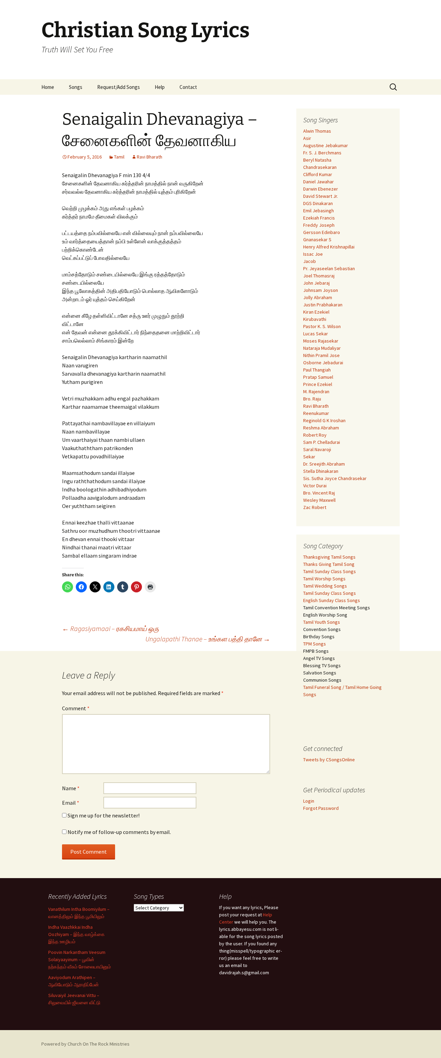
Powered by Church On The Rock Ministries (85, 1044)
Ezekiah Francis (319, 218)
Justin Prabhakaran (322, 305)
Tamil (119, 157)
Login (308, 801)
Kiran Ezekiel (316, 312)
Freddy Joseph (319, 225)
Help (160, 87)
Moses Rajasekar (320, 341)
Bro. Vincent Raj (319, 493)
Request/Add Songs (118, 87)
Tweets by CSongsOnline (329, 759)
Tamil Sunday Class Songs (329, 571)
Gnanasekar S (317, 239)
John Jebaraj (316, 283)
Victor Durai (315, 485)
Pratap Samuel (318, 377)
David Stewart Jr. (320, 196)
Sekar (309, 457)
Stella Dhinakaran (320, 471)
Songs (75, 87)
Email (70, 802)
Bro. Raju (312, 399)
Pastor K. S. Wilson (322, 326)
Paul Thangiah (317, 370)
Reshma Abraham (321, 428)
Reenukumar (316, 413)
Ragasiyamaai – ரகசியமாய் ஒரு (110, 628)
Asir (307, 138)
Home (47, 87)
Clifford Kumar (317, 174)
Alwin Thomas (317, 131)
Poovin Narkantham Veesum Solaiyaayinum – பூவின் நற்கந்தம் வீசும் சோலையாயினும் (79, 959)
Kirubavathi (314, 319)
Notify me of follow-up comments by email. (119, 831)
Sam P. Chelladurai (321, 442)
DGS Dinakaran (318, 203)
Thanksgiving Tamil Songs (329, 557)
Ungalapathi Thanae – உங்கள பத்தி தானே (207, 638)
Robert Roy (315, 435)
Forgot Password (321, 808)
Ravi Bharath (149, 157)
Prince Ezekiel (317, 384)
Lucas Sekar (315, 333)
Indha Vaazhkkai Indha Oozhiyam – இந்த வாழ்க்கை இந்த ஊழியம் (76, 934)
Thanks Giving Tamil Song (329, 564)
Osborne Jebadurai (323, 362)
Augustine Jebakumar (325, 145)
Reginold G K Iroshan (324, 420)
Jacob (309, 261)
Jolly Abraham (317, 297)
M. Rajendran (316, 391)
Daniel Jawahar (318, 182)
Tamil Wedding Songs (325, 586)
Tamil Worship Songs (324, 579)
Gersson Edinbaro (321, 232)
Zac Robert (314, 507)
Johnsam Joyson (320, 290)
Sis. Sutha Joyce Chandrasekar (335, 478)
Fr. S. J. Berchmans (322, 153)
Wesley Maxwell (319, 500)
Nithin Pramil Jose (321, 355)
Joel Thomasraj (319, 276)
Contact (188, 87)
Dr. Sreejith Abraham (324, 464)
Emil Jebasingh (318, 210)
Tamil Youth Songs (321, 622)
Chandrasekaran (320, 167)
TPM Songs (314, 644)
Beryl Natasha (317, 160)
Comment (76, 708)
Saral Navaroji (317, 449)
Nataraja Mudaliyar (322, 348)
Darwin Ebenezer (320, 189)
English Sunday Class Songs (331, 600)
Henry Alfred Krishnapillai (329, 247)
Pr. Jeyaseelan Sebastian (329, 268)
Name (71, 788)
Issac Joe (313, 254)
